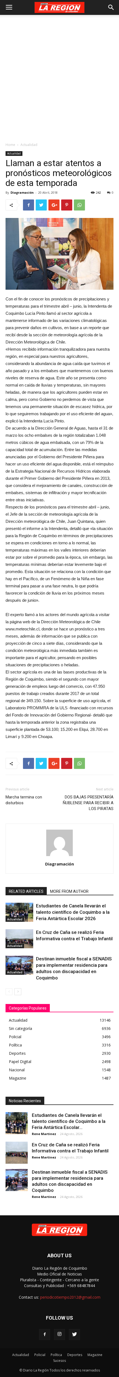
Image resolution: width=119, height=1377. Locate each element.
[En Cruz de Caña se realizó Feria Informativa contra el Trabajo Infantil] (19, 938)
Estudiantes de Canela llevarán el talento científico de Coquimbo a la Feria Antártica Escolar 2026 (73, 912)
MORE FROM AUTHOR (69, 891)
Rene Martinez (44, 1134)
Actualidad (28, 144)
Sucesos (59, 1360)
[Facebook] (44, 1334)
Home (10, 144)
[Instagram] (59, 1334)
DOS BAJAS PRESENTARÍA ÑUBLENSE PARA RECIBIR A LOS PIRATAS (88, 803)
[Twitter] (74, 1334)
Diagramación (22, 192)
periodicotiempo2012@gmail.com (70, 1297)
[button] (111, 7)
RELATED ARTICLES (26, 891)
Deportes (74, 1354)
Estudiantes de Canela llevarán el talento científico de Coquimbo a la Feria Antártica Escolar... (68, 1121)
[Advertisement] (59, 77)
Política (56, 1354)
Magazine (94, 1354)
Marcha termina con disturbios (24, 800)
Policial (39, 1354)
